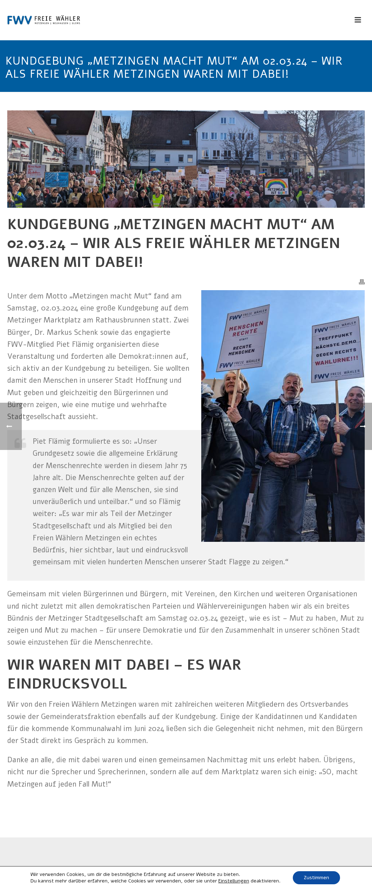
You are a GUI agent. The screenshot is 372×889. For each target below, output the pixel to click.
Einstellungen (233, 881)
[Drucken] (362, 282)
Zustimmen (316, 877)
